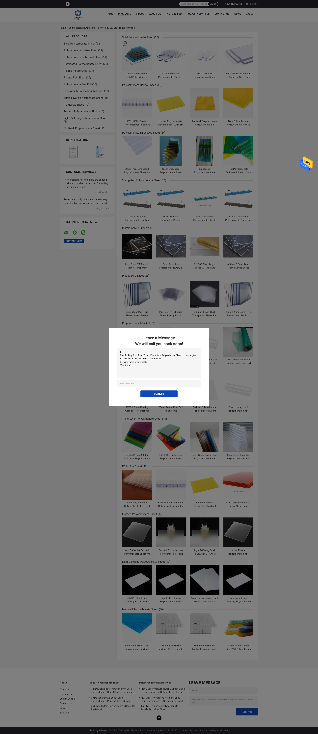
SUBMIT (159, 393)
